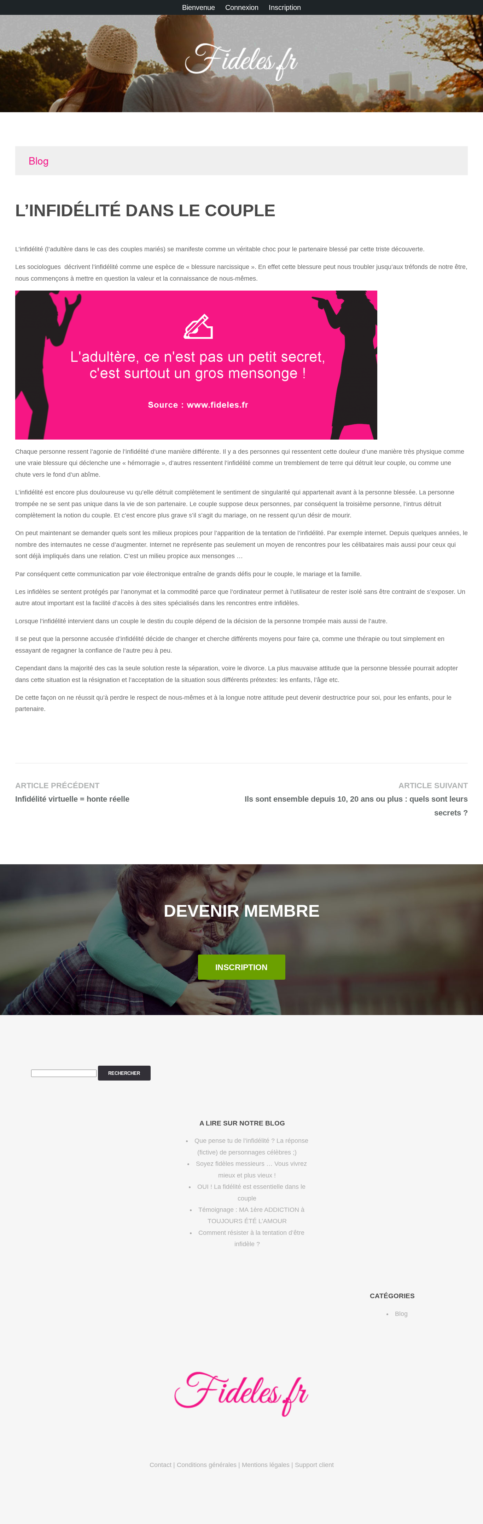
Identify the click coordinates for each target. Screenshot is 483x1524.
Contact (160, 1464)
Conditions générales (207, 1464)
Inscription (285, 7)
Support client (314, 1464)
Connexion (241, 7)
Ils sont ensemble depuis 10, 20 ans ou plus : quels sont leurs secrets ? (356, 799)
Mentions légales (266, 1464)
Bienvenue (198, 7)
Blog (39, 160)
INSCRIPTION (241, 967)
